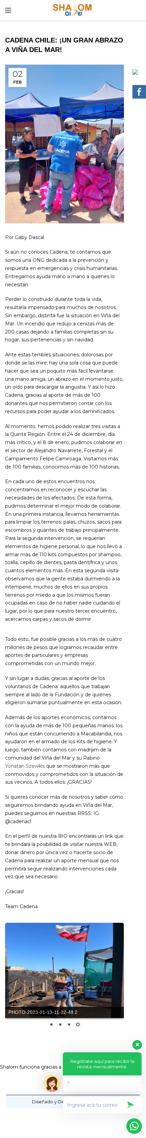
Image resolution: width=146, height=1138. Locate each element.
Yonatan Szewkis (25, 766)
